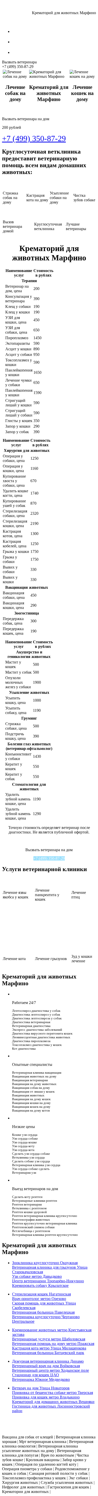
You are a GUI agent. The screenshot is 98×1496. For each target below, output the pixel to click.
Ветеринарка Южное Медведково (41, 1379)
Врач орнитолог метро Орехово (39, 1298)
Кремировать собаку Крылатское (40, 1285)
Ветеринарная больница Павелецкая (43, 1312)
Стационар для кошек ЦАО (35, 1375)
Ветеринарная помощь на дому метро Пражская (53, 1343)
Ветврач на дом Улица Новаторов (41, 1388)
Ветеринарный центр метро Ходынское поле (50, 1370)
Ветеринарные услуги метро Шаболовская (48, 1339)
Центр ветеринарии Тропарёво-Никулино (48, 1281)
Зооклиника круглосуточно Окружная (45, 1263)
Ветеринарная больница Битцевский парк (48, 1353)
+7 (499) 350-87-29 (49, 858)
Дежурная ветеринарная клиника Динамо (48, 1361)
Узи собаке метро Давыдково (37, 1276)
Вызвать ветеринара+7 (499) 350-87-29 (19, 64)
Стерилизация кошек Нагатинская (41, 1294)
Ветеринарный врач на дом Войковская (46, 1366)
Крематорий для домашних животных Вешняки (53, 1402)
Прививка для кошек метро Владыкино (46, 1397)
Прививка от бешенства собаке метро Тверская (52, 1392)
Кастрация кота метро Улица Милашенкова (49, 1348)
